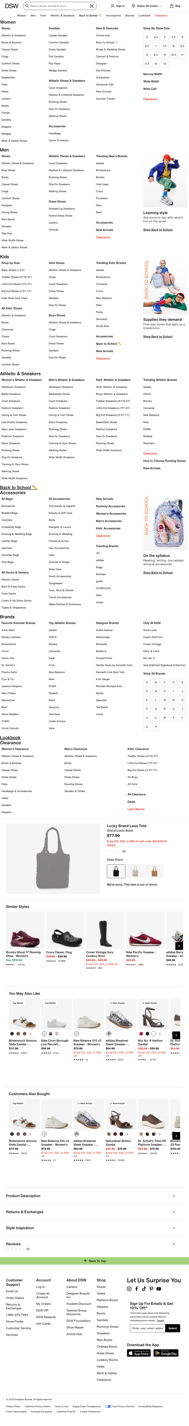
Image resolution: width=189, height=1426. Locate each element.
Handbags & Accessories (16, 791)
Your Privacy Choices (123, 1406)
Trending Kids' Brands (111, 263)
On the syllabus (156, 555)
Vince (99, 714)
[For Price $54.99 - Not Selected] (135, 871)
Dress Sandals (57, 49)
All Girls (132, 784)
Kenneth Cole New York (110, 672)
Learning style (155, 212)
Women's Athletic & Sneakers (21, 380)
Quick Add (24, 1066)
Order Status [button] (15, 1298)
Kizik (52, 665)
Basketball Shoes (59, 394)
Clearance (150, 99)
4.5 (156, 37)
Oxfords (53, 229)
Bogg (99, 567)
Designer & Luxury (60, 527)
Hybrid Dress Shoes (60, 215)
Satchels (6, 548)
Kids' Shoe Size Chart (14, 298)
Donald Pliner (104, 658)
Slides (101, 1293)
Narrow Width (152, 74)
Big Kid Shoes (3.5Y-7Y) (16, 291)
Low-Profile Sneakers (14, 422)
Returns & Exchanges (13, 1306)
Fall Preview (103, 70)
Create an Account (43, 1295)
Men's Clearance (75, 749)
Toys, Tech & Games (61, 590)
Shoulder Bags (10, 555)
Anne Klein (8, 630)
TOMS (5, 721)
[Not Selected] (12, 1033)
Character (7, 329)
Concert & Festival (107, 56)
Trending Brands (107, 546)
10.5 (173, 55)
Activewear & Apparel (62, 506)
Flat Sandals (56, 56)
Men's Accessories (109, 521)
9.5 (156, 55)
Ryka (52, 700)
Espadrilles (8, 77)
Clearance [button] (161, 15)
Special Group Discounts (76, 1312)
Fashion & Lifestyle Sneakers (66, 95)
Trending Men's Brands (111, 156)
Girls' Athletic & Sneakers (111, 387)
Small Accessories (60, 576)
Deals (131, 801)
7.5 (164, 46)
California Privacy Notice (37, 1406)
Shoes (5, 28)
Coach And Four (153, 637)
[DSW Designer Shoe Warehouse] (11, 5)
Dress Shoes (8, 70)
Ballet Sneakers (11, 394)
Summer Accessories (110, 506)
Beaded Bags (9, 513)
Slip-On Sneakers (59, 109)
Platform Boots (107, 1300)
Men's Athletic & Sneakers (67, 380)
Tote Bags (7, 562)
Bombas (101, 574)
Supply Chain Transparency (87, 1406)
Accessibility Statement (150, 1406)
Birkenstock (103, 170)
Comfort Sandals (59, 42)
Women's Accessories (111, 513)
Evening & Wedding (60, 534)
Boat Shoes (8, 170)
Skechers (101, 319)
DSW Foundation (78, 1320)
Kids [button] (43, 15)
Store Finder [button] (14, 1321)
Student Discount (78, 1303)
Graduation (102, 77)
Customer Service (18, 1328)
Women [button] (21, 15)
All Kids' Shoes (11, 308)
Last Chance (136, 809)
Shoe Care (55, 569)
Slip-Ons (6, 233)
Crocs (99, 191)
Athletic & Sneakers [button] (62, 15)
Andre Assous (104, 630)
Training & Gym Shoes (15, 464)
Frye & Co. (7, 679)
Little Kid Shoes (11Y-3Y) (16, 284)
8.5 (182, 46)
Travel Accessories (60, 597)
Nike (99, 205)
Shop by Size (10, 263)
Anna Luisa (150, 630)
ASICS (147, 394)
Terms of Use (61, 1406)
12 (155, 63)
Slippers (6, 127)
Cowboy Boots (107, 1360)
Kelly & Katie (151, 651)
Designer (101, 63)
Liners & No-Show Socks (16, 600)
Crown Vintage (152, 644)
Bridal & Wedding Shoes (110, 49)
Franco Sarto (9, 672)
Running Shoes (58, 102)
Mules (5, 106)
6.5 (147, 46)
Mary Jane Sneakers (13, 429)
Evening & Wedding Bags (16, 534)
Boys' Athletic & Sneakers (112, 394)
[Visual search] (91, 6)
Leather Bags (9, 541)
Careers (71, 1287)
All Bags (7, 499)
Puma (99, 312)
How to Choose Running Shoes (164, 461)
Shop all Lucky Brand (120, 830)
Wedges (6, 134)
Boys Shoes (57, 315)
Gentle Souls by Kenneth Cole (114, 665)
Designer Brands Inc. (78, 1295)
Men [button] (33, 15)
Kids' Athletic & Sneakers (113, 380)
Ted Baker (102, 707)
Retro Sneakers (10, 443)
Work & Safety (107, 1373)
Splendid (101, 700)
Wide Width (151, 81)
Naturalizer (8, 700)
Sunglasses (55, 583)
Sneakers (103, 1333)
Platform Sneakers (12, 436)
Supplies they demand (162, 319)
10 (164, 55)
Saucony (54, 707)
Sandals (6, 120)
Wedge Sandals (58, 70)
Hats (51, 555)
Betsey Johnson (11, 637)
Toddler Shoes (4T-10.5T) (16, 277)
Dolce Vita (7, 658)
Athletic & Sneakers (13, 35)
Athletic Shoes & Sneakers (67, 80)
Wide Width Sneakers (14, 478)
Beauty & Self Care (60, 513)
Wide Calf (150, 89)
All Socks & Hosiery (15, 572)
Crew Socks (8, 593)
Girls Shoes (56, 263)
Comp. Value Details (16, 1411)
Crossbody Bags (11, 527)
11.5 (147, 63)
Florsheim (102, 198)
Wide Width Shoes (12, 240)
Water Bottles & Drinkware (65, 604)
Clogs (4, 56)
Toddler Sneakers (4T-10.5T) (113, 401)
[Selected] (44, 1033)
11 (182, 55)
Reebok (147, 436)
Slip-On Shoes (57, 305)
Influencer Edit (105, 84)
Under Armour (57, 721)
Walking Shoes (57, 116)
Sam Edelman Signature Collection (164, 665)
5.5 (173, 37)
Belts (52, 520)
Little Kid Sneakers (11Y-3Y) (113, 408)
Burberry (101, 651)
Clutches (6, 520)
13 (164, 63)
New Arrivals (103, 91)
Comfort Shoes (10, 63)
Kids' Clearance (138, 749)
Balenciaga (103, 637)
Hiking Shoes (9, 212)
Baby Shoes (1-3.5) (13, 270)
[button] (35, 1003)
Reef (99, 212)
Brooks (100, 177)
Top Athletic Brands (62, 623)
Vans (52, 728)
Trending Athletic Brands (160, 380)
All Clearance (137, 794)
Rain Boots (8, 219)
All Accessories (59, 499)
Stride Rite (102, 326)
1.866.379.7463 (17, 1315)
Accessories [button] (113, 15)
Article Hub (103, 35)
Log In (40, 1287)
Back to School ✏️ (90, 15)
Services (12, 1334)
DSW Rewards (46, 1317)
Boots (4, 177)
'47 (98, 553)
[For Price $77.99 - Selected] (116, 871)
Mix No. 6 (149, 658)
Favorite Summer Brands (18, 623)
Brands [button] (130, 15)
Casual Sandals (58, 35)
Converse (101, 284)
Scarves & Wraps (59, 562)
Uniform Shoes (10, 364)
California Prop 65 (66, 1411)
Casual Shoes (9, 49)
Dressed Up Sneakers (62, 208)
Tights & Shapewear (13, 607)
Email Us (12, 1291)
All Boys (133, 777)
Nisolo (100, 693)
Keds (52, 658)
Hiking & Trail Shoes (13, 415)
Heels (4, 91)
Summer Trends (105, 99)
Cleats (5, 336)
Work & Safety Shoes (14, 141)
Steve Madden (10, 714)
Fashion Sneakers (12, 408)
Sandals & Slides (74, 791)
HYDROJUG (103, 588)
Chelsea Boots (107, 1346)
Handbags (55, 133)
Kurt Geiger (103, 679)
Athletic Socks (10, 579)
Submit (173, 1328)
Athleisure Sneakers (13, 387)
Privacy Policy (13, 1406)
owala (99, 602)
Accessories (104, 222)
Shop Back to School (158, 229)
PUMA (147, 429)
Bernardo (101, 644)
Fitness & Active (59, 541)
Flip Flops (54, 63)
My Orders (43, 1303)
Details (111, 845)
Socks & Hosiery (59, 140)
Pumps (5, 113)
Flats (4, 84)
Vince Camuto (10, 728)
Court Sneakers (58, 88)
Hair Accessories (59, 548)
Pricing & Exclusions (41, 1411)
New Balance (104, 298)
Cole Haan (102, 184)
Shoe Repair (75, 1327)
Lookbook (144, 15)
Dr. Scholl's (8, 665)
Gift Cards (43, 1323)
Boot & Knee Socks (13, 586)
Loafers (5, 99)
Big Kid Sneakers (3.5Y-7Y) (113, 415)
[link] (24, 956)
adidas (100, 163)
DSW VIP (42, 1310)
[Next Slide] (179, 946)
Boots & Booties (11, 42)
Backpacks (8, 506)
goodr (99, 581)
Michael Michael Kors (109, 686)
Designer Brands (107, 623)
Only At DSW (152, 623)
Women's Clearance (15, 749)
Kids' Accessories (108, 528)
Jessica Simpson (11, 686)
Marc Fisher (8, 693)
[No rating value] (114, 851)
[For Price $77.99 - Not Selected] (154, 871)
